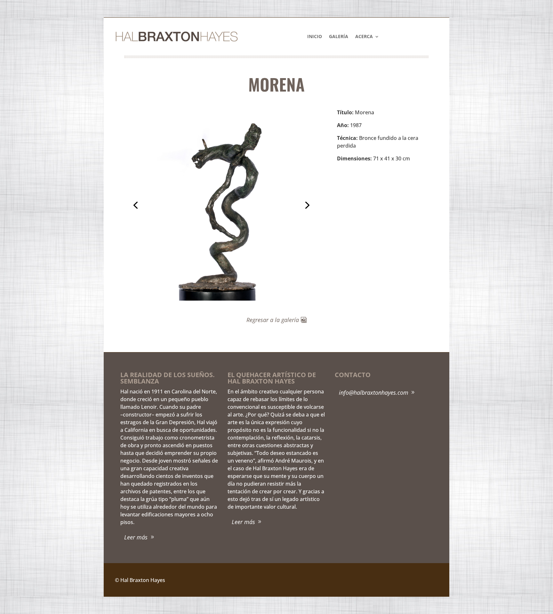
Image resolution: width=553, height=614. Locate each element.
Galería (338, 36)
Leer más (136, 537)
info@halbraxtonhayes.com (373, 392)
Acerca (364, 36)
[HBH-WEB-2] (221, 298)
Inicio (314, 36)
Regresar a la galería (272, 320)
